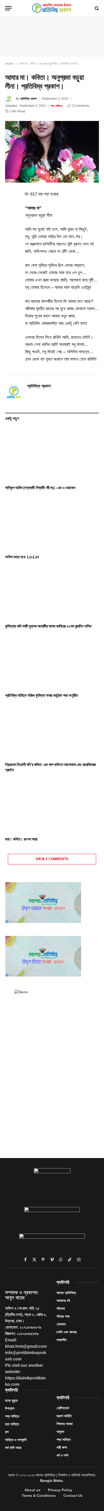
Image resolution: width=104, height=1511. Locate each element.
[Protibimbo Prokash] (52, 8)
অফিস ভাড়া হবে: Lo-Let (22, 557)
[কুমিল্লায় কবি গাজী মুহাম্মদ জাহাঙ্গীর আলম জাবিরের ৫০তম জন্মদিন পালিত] (52, 592)
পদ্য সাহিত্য (56, 105)
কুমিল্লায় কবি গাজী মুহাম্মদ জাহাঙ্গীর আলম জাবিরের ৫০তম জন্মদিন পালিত (48, 626)
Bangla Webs (51, 1481)
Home (9, 63)
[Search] (96, 8)
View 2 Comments (52, 859)
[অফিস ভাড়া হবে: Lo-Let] (52, 523)
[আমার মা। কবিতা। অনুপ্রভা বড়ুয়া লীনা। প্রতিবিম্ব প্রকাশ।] (52, 152)
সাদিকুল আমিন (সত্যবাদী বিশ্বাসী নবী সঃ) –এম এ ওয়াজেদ (40, 488)
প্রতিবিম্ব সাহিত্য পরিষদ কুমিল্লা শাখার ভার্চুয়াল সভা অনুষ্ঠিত (41, 695)
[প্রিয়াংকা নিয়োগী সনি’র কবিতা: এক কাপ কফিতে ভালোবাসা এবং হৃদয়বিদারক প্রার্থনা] (52, 731)
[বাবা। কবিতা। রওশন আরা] (52, 805)
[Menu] (8, 8)
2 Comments (80, 106)
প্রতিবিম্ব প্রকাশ (28, 98)
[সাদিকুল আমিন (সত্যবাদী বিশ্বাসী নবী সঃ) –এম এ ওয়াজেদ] (52, 454)
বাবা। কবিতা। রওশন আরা (21, 839)
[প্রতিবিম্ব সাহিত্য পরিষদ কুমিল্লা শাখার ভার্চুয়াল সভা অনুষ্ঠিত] (52, 661)
